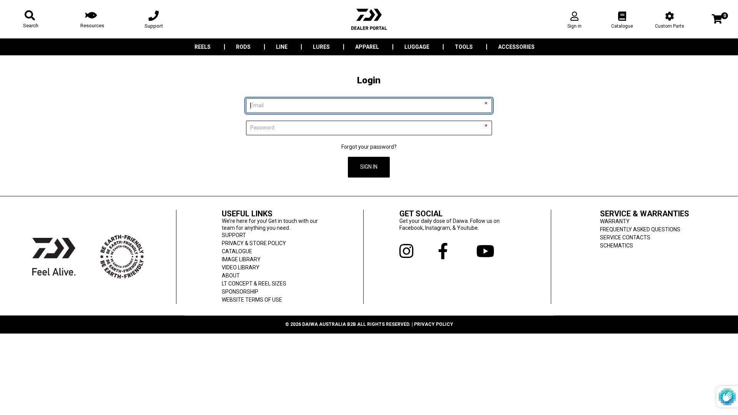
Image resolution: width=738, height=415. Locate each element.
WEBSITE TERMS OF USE (252, 300)
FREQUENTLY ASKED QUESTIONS (640, 229)
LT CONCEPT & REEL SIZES (254, 284)
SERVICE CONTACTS (625, 237)
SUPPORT (234, 235)
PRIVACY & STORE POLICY (254, 243)
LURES (321, 47)
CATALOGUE (237, 251)
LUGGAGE (416, 47)
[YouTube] (495, 251)
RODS (243, 47)
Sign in (574, 26)
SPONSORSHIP (240, 292)
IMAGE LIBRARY (241, 259)
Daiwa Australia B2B (329, 324)
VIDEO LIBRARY (240, 267)
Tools (464, 47)
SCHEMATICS (616, 245)
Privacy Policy (433, 324)
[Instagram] (418, 251)
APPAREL (367, 47)
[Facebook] (457, 251)
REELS (202, 47)
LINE (282, 47)
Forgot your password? (369, 147)
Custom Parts (669, 26)
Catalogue (622, 26)
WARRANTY (615, 221)
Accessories (516, 47)
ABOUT (231, 275)
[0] (717, 19)
